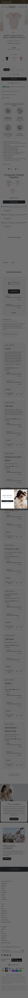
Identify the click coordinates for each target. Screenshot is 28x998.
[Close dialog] (26, 490)
